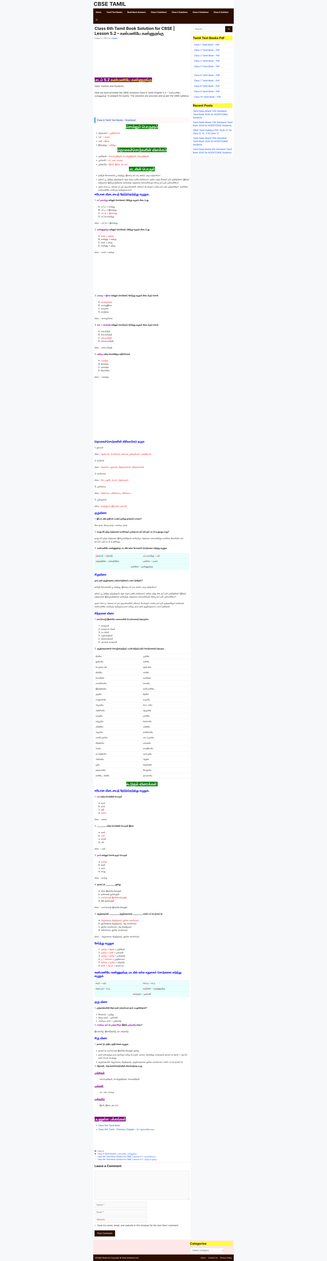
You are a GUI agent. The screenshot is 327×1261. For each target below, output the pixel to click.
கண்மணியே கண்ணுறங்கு (127, 1154)
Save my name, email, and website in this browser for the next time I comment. (138, 1225)
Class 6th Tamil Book (109, 1125)
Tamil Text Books (114, 12)
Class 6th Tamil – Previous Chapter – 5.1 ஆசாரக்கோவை (126, 1129)
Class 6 (100, 1151)
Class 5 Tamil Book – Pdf (206, 66)
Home (98, 12)
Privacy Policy (226, 1258)
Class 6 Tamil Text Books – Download (116, 120)
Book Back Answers (136, 12)
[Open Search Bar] (96, 20)
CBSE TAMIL (110, 4)
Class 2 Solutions (159, 12)
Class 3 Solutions (180, 12)
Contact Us (213, 1258)
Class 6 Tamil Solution (106, 1154)
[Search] (228, 29)
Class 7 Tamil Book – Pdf (206, 80)
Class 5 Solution (221, 12)
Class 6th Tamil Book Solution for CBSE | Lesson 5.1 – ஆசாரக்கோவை (126, 1156)
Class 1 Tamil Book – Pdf (206, 44)
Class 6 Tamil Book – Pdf (207, 75)
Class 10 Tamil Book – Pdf (207, 97)
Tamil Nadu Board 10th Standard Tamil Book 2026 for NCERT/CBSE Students (210, 141)
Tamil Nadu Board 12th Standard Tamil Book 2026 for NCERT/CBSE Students (210, 114)
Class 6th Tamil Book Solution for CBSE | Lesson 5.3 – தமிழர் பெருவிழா (127, 1159)
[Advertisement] (142, 58)
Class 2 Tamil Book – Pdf (206, 50)
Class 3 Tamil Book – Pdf (207, 55)
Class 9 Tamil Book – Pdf (207, 91)
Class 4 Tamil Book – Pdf (207, 61)
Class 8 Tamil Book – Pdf (206, 86)
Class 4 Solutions (200, 12)
